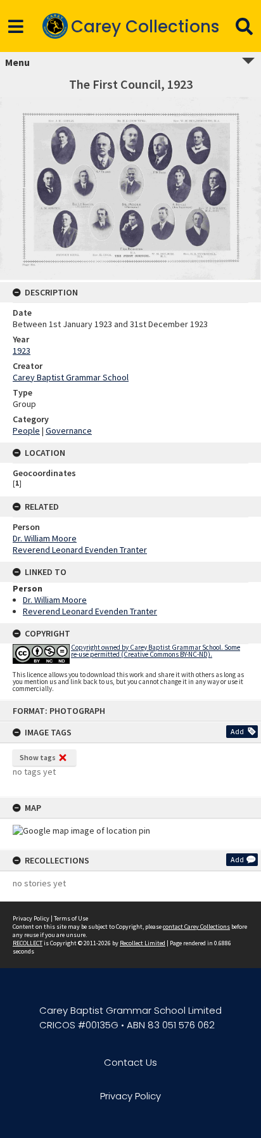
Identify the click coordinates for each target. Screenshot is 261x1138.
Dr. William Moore (45, 538)
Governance (69, 430)
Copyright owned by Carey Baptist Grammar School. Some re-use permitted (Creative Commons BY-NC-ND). (155, 651)
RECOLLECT (27, 943)
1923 (21, 350)
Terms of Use (71, 918)
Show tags (38, 757)
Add (237, 731)
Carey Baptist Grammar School (71, 377)
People (26, 430)
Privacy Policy (31, 918)
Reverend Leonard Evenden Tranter (80, 549)
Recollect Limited (142, 943)
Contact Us (130, 1062)
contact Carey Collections (196, 926)
